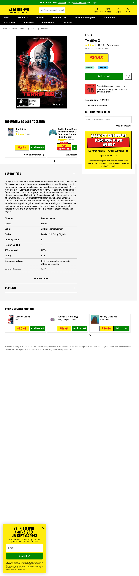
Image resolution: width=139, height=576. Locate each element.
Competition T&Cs (37, 562)
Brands (40, 17)
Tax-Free (67, 22)
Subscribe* (24, 556)
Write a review (113, 45)
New (6, 17)
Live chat (62, 2)
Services (29, 22)
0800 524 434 (79, 2)
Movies (33, 29)
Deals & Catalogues (85, 17)
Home (5, 29)
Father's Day (59, 17)
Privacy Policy (16, 563)
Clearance (109, 17)
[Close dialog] (42, 527)
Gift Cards (9, 22)
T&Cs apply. (112, 166)
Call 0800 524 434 (119, 151)
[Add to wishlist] (128, 76)
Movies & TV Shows (19, 29)
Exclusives (48, 22)
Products (23, 17)
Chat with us (98, 151)
